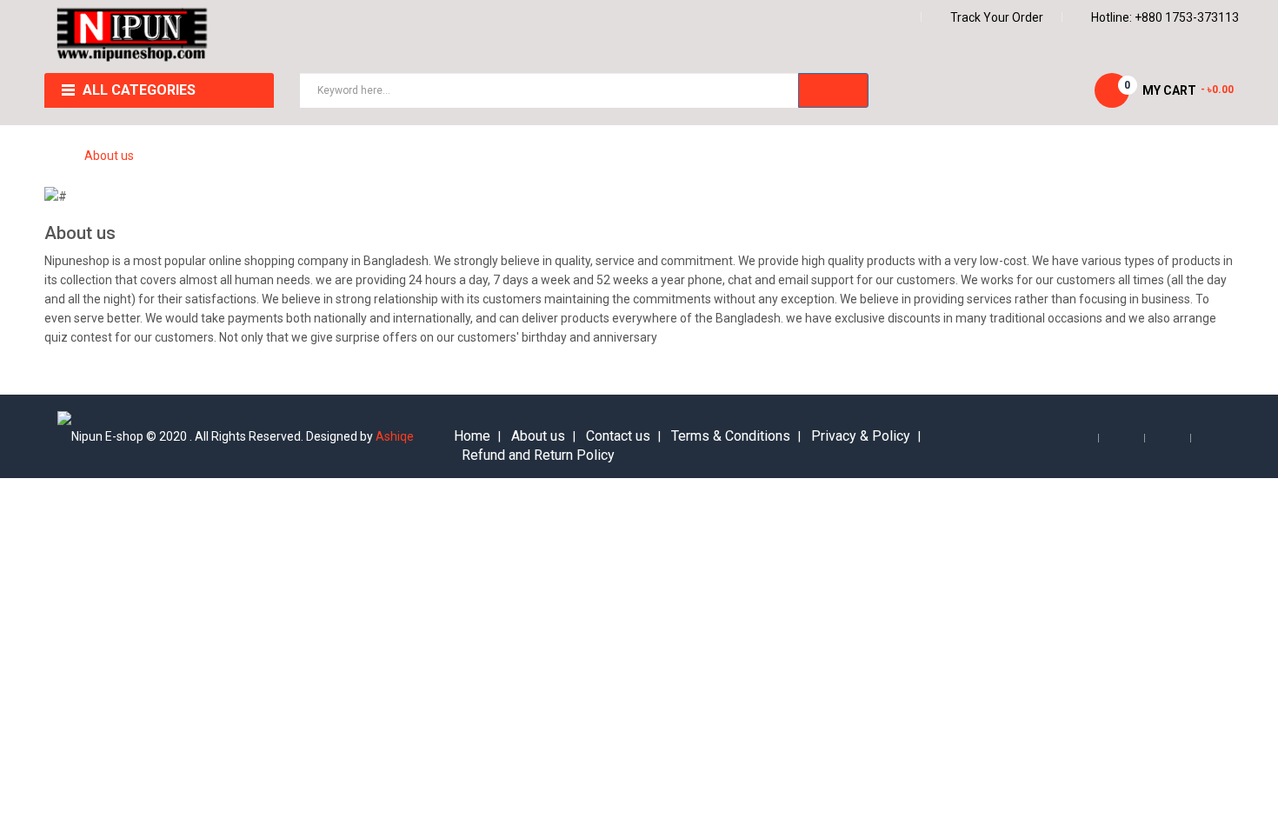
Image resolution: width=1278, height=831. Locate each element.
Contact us (618, 436)
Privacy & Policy (860, 436)
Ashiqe (395, 436)
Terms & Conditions (730, 436)
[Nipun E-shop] (132, 36)
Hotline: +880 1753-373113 (1165, 17)
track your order (996, 17)
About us (109, 156)
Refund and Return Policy (538, 455)
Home (472, 436)
